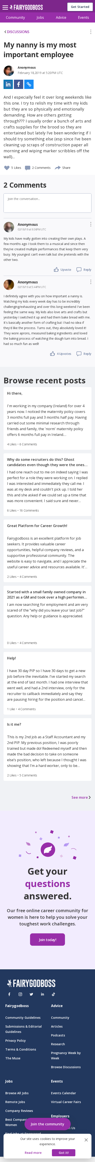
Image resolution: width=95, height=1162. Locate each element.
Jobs (40, 17)
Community (15, 17)
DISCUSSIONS (18, 32)
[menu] (6, 4)
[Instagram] (20, 994)
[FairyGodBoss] (31, 984)
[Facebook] (9, 994)
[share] (58, 167)
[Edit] (91, 33)
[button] (90, 32)
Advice (61, 17)
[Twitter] (31, 994)
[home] (26, 8)
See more (80, 797)
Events (83, 17)
